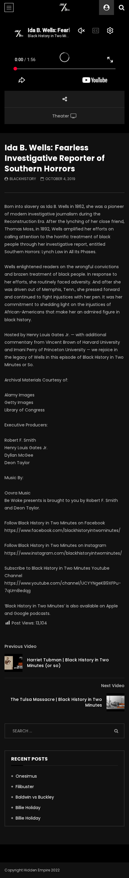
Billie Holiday (28, 808)
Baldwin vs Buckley (35, 797)
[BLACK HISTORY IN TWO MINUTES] (64, 7)
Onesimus (26, 776)
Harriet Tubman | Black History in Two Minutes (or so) (68, 663)
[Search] (121, 7)
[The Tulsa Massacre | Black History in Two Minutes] (115, 702)
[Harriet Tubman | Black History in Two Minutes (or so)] (13, 663)
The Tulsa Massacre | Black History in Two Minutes (56, 702)
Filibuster (25, 787)
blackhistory (23, 178)
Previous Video (20, 646)
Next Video (112, 686)
